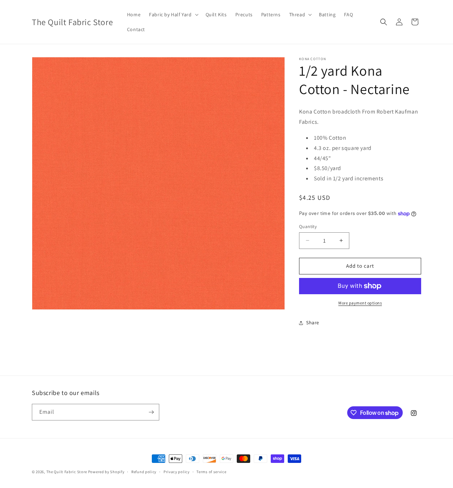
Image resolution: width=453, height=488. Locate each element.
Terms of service (211, 471)
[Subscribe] (151, 412)
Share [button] (312, 322)
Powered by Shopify (106, 471)
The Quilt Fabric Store (66, 471)
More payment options (360, 303)
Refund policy (143, 471)
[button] (173, 14)
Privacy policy (177, 471)
